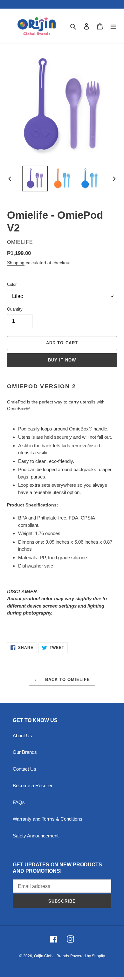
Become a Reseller (32, 785)
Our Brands (25, 752)
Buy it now (62, 360)
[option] (35, 178)
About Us (22, 735)
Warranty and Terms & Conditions (47, 819)
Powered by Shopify (87, 956)
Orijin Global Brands (51, 956)
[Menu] (113, 26)
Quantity (15, 309)
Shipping (15, 262)
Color (12, 284)
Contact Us (24, 769)
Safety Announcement (36, 835)
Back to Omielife (67, 679)
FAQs (19, 802)
